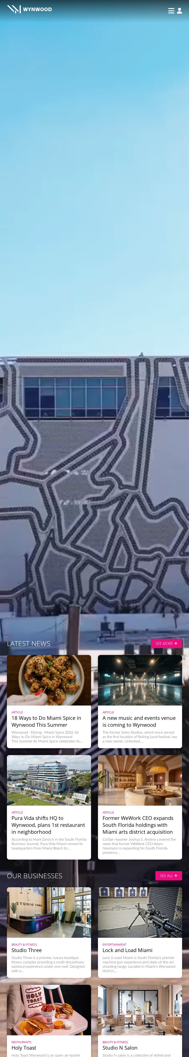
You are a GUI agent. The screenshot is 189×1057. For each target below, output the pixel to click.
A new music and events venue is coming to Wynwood (139, 721)
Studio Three (27, 950)
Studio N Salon (120, 1047)
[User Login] (178, 11)
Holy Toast (24, 1047)
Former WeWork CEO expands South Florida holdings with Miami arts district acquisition (138, 824)
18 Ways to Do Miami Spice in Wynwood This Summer (46, 721)
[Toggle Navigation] (171, 10)
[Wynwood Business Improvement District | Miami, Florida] (29, 11)
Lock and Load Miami (128, 950)
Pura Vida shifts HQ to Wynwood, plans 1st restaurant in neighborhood (48, 824)
